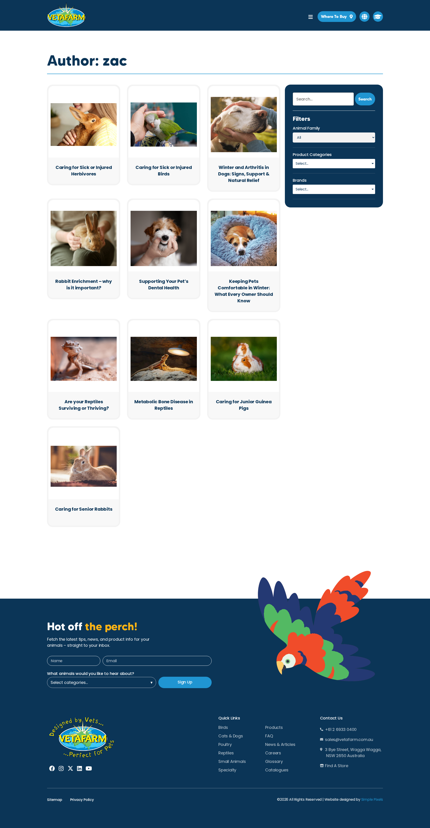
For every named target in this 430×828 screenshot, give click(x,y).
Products (274, 727)
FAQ (269, 736)
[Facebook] (52, 768)
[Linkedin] (79, 768)
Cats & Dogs (230, 736)
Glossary (274, 761)
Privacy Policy (82, 799)
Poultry (225, 744)
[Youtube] (88, 768)
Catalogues (276, 770)
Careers (273, 753)
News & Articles (280, 744)
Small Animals (232, 761)
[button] (364, 16)
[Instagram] (61, 768)
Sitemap (54, 799)
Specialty (227, 770)
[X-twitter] (70, 768)
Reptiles (226, 753)
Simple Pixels (372, 799)
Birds (223, 727)
